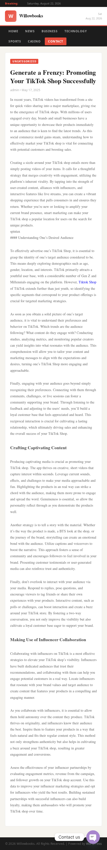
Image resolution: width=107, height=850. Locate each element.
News (30, 31)
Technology (75, 31)
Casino (34, 41)
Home (13, 31)
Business (49, 31)
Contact (55, 41)
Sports (14, 41)
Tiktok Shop (87, 282)
